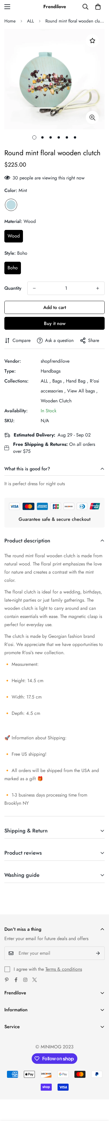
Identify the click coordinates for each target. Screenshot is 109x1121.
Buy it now (54, 323)
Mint (11, 205)
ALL (30, 21)
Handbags (50, 371)
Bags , (58, 381)
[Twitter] (34, 979)
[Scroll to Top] (98, 1090)
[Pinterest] (6, 979)
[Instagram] (25, 979)
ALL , (46, 381)
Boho (13, 267)
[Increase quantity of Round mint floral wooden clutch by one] (97, 288)
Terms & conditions (63, 969)
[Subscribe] (98, 953)
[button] (98, 6)
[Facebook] (16, 979)
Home (10, 21)
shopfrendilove (55, 361)
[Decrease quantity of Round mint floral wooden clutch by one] (34, 288)
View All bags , (82, 390)
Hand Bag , (77, 381)
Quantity (13, 288)
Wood (14, 236)
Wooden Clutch (56, 400)
